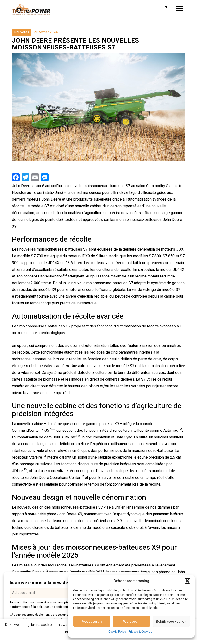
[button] (187, 580)
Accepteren (92, 621)
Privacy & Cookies (140, 631)
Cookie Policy (117, 631)
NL (167, 7)
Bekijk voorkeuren (171, 621)
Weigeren (131, 621)
